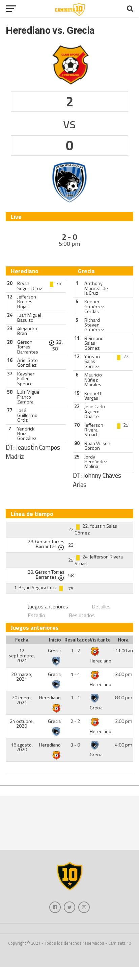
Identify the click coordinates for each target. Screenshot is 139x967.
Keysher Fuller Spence (25, 378)
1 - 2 (75, 650)
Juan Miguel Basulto (29, 317)
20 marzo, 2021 (21, 677)
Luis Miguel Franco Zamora (28, 397)
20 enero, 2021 (22, 700)
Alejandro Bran (27, 331)
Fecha (21, 640)
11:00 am (125, 650)
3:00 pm (123, 674)
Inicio (55, 640)
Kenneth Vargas (93, 396)
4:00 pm (123, 745)
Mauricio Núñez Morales (93, 379)
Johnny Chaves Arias (97, 480)
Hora (123, 640)
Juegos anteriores (48, 606)
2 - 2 (75, 721)
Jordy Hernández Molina (95, 461)
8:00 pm (123, 697)
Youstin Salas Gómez (92, 361)
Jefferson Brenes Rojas (26, 301)
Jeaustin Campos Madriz (33, 452)
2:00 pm (123, 721)
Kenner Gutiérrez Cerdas (94, 306)
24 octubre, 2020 (22, 723)
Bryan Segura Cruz (29, 286)
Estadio (36, 615)
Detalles (101, 606)
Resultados (82, 615)
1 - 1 (75, 697)
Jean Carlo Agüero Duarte (94, 411)
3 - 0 (75, 745)
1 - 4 (75, 674)
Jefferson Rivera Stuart (93, 430)
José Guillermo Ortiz (27, 415)
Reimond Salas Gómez (94, 343)
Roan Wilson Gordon (97, 446)
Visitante (100, 640)
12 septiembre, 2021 (22, 655)
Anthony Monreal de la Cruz (96, 288)
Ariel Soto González (27, 363)
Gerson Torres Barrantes (27, 347)
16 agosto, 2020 (22, 747)
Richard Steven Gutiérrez (94, 325)
